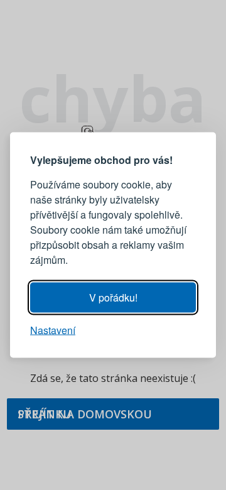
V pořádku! (113, 297)
